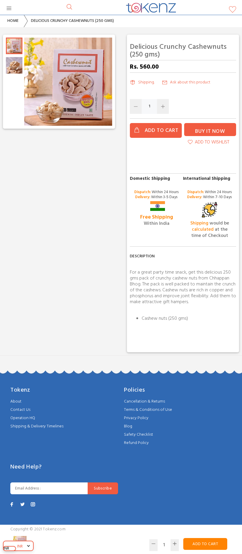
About (16, 401)
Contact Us (20, 409)
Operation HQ (22, 418)
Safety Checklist (138, 434)
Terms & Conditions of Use (148, 409)
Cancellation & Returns (144, 401)
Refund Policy (136, 443)
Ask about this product (190, 82)
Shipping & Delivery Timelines (36, 426)
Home (13, 20)
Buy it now (210, 131)
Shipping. (146, 82)
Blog (128, 426)
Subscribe (103, 488)
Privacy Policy (136, 418)
